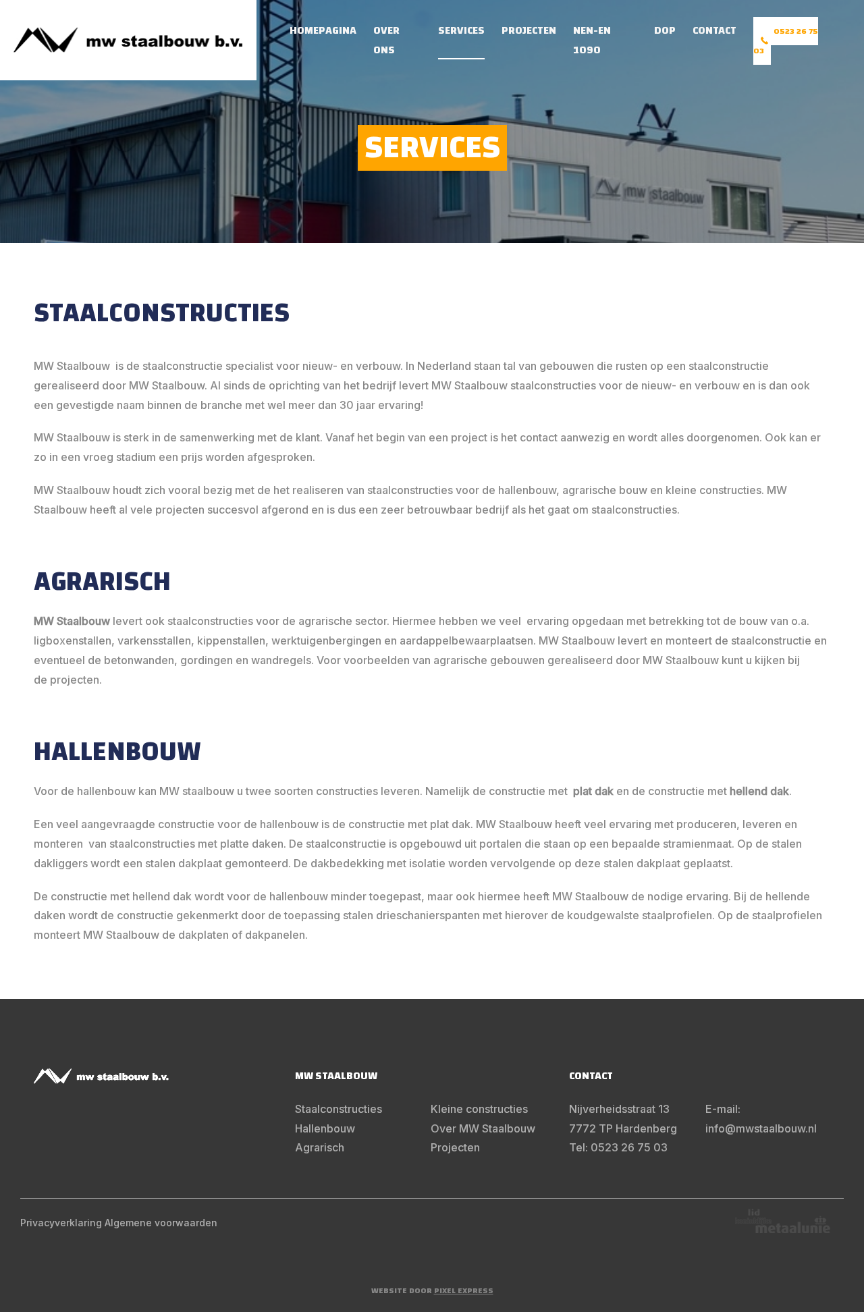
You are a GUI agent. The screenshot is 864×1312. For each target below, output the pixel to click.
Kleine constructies (479, 1109)
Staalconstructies (338, 1109)
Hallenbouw (325, 1128)
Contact (714, 30)
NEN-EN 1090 (592, 40)
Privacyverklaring (61, 1222)
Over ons (386, 40)
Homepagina (323, 30)
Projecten (529, 30)
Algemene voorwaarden (161, 1222)
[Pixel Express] (128, 40)
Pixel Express (463, 1290)
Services (461, 30)
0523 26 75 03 (785, 41)
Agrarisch (319, 1147)
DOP (665, 30)
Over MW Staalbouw (483, 1128)
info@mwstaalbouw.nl (761, 1128)
